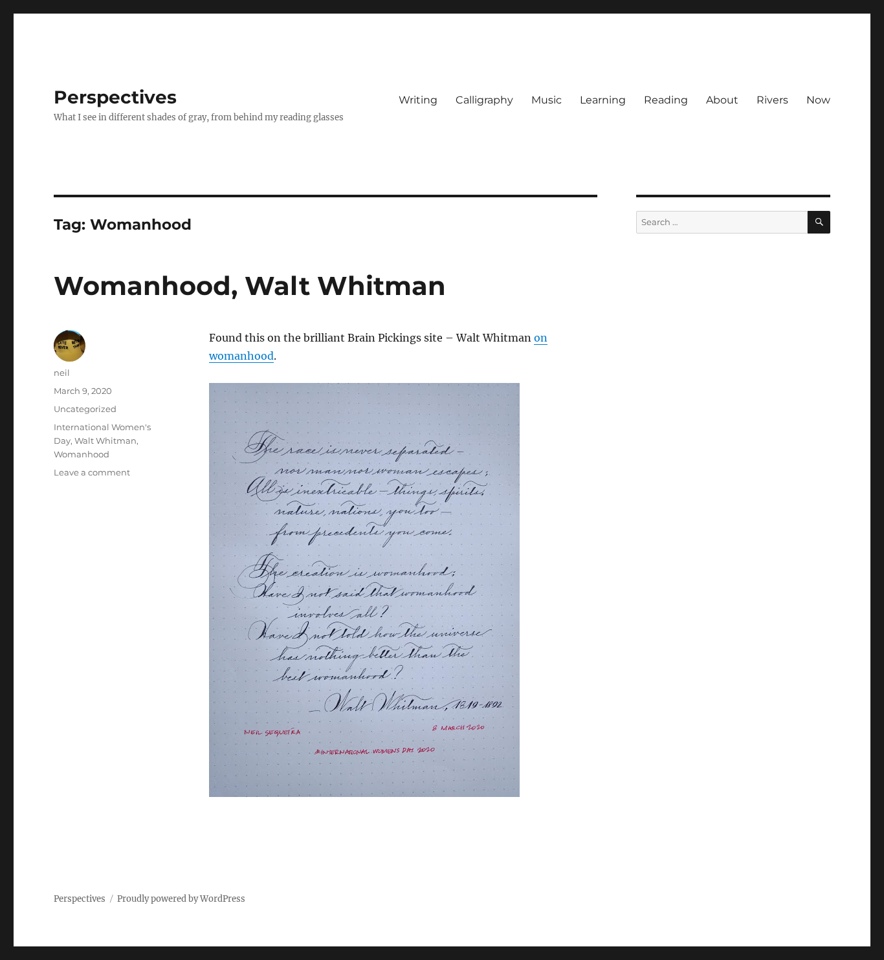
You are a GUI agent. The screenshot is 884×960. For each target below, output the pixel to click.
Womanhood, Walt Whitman (250, 285)
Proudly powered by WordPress (181, 898)
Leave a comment (92, 472)
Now (818, 100)
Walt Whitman (105, 440)
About (722, 100)
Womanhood (81, 454)
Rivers (772, 100)
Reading (666, 100)
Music (546, 100)
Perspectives (115, 97)
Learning (603, 100)
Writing (418, 100)
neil (62, 372)
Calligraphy (484, 100)
